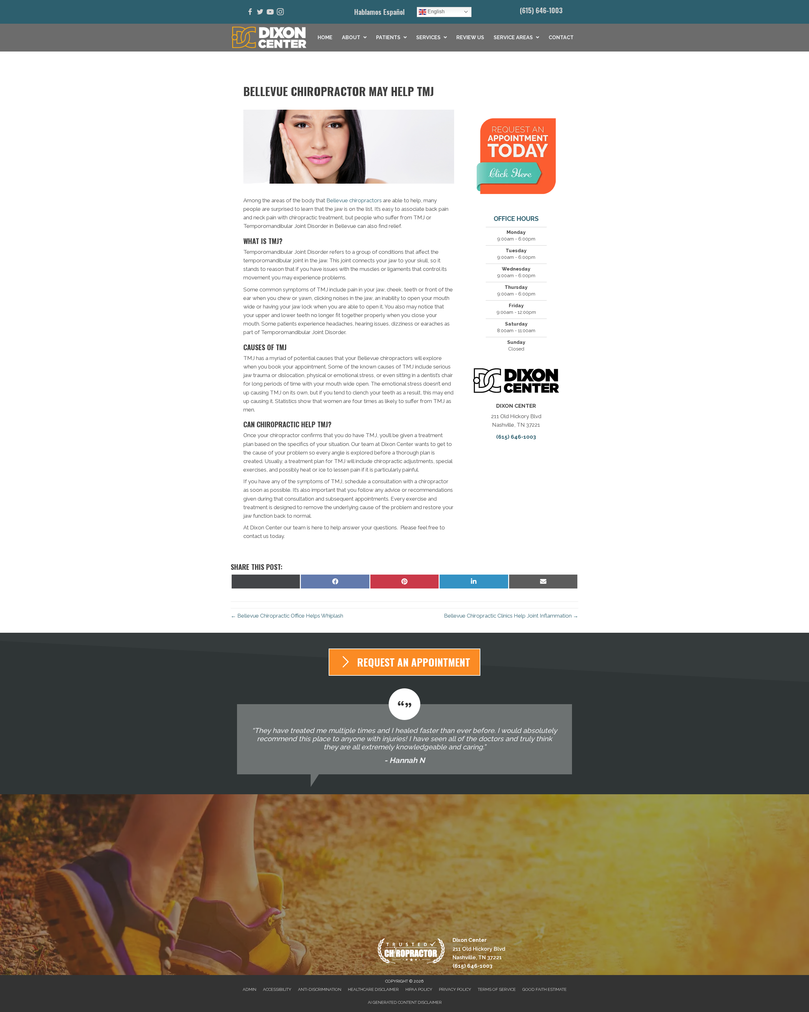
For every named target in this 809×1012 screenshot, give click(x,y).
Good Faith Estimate (544, 989)
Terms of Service (497, 989)
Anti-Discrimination (319, 989)
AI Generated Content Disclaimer (405, 1002)
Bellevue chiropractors (354, 200)
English (435, 11)
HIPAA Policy (418, 989)
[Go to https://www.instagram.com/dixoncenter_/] (280, 12)
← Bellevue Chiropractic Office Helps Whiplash (287, 616)
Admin (249, 989)
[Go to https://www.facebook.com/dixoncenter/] (249, 12)
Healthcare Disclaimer (373, 989)
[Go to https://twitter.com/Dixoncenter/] (260, 12)
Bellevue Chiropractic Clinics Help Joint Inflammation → (511, 616)
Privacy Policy (455, 989)
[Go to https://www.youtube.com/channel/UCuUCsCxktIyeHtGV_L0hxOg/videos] (270, 12)
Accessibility (277, 989)
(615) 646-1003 (541, 10)
